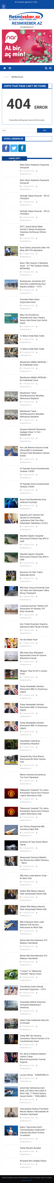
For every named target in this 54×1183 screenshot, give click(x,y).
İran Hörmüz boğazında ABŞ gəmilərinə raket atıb (32, 827)
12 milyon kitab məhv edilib (32, 336)
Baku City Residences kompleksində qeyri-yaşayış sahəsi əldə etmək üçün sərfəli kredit (33, 319)
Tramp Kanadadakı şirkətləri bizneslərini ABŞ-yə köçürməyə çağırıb (33, 689)
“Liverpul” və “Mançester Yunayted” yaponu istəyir (31, 972)
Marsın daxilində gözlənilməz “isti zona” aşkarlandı (33, 776)
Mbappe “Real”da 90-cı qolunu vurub (33, 672)
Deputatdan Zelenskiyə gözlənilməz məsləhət (30, 742)
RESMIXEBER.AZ (27, 23)
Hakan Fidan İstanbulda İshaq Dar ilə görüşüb (34, 1021)
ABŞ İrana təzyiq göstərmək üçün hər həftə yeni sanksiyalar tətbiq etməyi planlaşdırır (34, 590)
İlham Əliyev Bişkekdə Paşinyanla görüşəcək (34, 166)
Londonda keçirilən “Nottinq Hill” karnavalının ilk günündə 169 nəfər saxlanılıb (34, 609)
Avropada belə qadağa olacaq (33, 1161)
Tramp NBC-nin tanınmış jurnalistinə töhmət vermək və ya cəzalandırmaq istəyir (34, 1038)
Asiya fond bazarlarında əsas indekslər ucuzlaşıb (33, 500)
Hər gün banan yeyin (29, 639)
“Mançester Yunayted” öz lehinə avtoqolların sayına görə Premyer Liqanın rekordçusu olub (34, 793)
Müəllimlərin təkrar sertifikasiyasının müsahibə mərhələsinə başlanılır (32, 396)
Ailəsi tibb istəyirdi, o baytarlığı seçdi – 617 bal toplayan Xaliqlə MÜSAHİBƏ (34, 266)
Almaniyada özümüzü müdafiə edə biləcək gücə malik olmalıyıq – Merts (34, 860)
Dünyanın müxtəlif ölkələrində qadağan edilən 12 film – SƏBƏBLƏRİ (33, 432)
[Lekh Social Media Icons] (6, 148)
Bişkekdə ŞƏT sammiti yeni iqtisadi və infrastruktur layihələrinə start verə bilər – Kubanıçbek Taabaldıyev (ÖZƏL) (34, 519)
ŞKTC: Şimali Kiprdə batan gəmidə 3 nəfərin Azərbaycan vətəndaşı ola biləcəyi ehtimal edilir (33, 230)
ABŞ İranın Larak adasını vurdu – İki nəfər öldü (34, 877)
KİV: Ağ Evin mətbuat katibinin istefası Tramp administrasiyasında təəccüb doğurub (33, 1058)
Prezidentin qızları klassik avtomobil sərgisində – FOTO (33, 988)
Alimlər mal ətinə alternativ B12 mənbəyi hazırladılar (33, 941)
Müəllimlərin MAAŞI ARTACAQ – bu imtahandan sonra (34, 363)
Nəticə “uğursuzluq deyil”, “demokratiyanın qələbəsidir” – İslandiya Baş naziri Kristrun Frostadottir (33, 1131)
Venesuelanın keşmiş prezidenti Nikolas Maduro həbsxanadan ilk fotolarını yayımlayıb (34, 1111)
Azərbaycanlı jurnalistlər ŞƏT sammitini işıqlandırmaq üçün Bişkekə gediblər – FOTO (33, 284)
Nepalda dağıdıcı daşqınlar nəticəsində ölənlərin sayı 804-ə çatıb (34, 538)
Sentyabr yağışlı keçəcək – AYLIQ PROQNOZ (34, 197)
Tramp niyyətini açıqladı (30, 1148)
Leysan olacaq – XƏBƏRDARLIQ (34, 1075)
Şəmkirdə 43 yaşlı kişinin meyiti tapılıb (34, 843)
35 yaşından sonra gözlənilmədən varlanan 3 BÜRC (34, 469)
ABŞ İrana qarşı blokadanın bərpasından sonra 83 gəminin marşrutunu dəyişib (33, 655)
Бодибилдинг (27, 1180)
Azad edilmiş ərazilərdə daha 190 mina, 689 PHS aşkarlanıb (34, 249)
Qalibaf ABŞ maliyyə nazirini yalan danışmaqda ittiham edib (33, 892)
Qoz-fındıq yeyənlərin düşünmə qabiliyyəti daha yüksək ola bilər (34, 625)
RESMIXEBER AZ (25, 174)
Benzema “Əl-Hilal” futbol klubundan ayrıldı (31, 573)
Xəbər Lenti (14, 158)
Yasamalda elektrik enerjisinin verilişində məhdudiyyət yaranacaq (33, 1005)
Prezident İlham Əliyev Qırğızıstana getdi (30, 300)
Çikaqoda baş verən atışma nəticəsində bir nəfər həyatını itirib (33, 759)
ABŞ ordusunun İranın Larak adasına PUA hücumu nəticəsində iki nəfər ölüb (32, 925)
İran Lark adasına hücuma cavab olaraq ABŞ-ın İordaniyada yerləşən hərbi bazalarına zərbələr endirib (34, 451)
